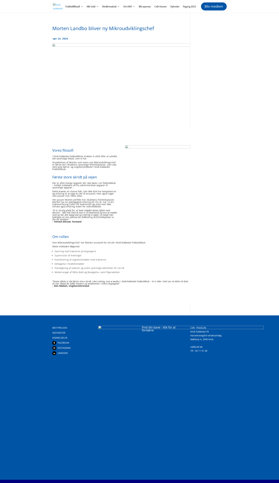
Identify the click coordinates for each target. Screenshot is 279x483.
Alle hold (91, 6)
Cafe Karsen (160, 6)
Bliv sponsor (145, 6)
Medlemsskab (109, 6)
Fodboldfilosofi (72, 6)
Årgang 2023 (189, 6)
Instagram (64, 347)
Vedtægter (58, 332)
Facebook (63, 342)
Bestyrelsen (59, 327)
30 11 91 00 (201, 350)
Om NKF (127, 6)
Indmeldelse (59, 337)
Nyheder (174, 6)
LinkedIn (62, 353)
